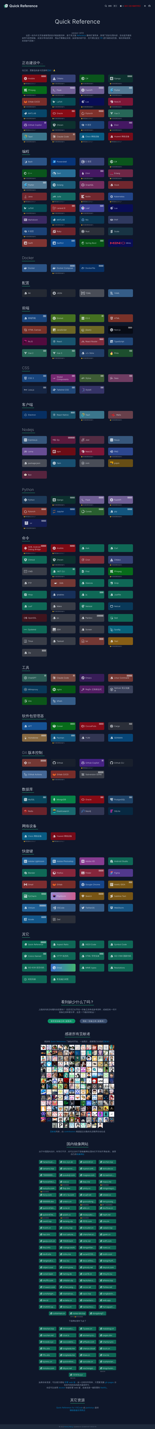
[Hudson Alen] (66, 1099)
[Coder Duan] (111, 1082)
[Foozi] (105, 1099)
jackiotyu (90, 1407)
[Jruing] (71, 1105)
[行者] (60, 1094)
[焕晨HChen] (43, 1094)
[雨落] (83, 1055)
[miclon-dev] (77, 1094)
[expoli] (43, 1055)
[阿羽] (94, 1049)
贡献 (49, 70)
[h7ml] (83, 1049)
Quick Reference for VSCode (69, 1407)
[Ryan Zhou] (88, 1127)
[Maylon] (66, 1049)
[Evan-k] (71, 1077)
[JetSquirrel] (66, 1105)
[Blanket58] (66, 1110)
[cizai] (43, 1088)
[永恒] (54, 1066)
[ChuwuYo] (60, 1055)
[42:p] (83, 1066)
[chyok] (49, 1088)
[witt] (111, 1060)
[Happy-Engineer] (77, 1116)
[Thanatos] (88, 1071)
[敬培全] (105, 1088)
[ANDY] (43, 1110)
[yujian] (88, 1077)
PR (101, 38)
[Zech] (105, 1116)
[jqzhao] (60, 1077)
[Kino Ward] (105, 1066)
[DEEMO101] (105, 1110)
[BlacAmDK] (100, 1066)
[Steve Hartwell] (77, 1049)
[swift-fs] (54, 1099)
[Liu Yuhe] (94, 1105)
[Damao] (111, 1110)
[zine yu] (100, 1055)
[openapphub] (94, 1094)
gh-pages (109, 1382)
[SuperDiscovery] (94, 1071)
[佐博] (100, 1060)
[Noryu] (105, 1121)
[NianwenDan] (100, 1121)
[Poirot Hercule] (66, 1127)
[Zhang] (66, 1071)
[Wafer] (71, 1116)
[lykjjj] (111, 1077)
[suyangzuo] (49, 1099)
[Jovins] (77, 1071)
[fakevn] (94, 1082)
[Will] (54, 1060)
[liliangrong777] (100, 1077)
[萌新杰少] (94, 1055)
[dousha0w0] (49, 1110)
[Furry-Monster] (111, 1099)
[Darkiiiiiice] (71, 1055)
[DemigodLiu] (49, 1116)
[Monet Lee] (94, 1121)
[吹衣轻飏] (83, 1088)
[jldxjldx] (49, 1077)
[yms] (83, 1099)
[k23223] (49, 1055)
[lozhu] (105, 1077)
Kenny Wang (68, 1427)
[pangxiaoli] (94, 1060)
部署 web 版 (70, 1382)
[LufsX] (100, 1049)
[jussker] (66, 1077)
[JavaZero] (54, 1105)
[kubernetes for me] (83, 1077)
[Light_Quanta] (77, 1105)
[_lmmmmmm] (66, 1121)
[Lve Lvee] (100, 1105)
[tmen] (60, 1099)
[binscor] (66, 1094)
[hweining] (100, 1071)
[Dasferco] (43, 1116)
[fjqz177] (83, 1082)
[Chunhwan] (54, 1127)
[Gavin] (77, 1082)
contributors (69, 1131)
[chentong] (83, 1110)
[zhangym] (54, 1049)
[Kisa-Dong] (83, 1071)
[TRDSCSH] (60, 1116)
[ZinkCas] (54, 1121)
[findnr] (60, 1071)
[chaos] (43, 1060)
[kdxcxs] (77, 1077)
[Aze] (60, 1110)
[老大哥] (60, 1066)
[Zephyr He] (111, 1116)
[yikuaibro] (43, 1121)
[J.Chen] (43, 1077)
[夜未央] (88, 1088)
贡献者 (106, 1041)
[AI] (94, 1110)
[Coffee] (100, 1110)
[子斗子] (94, 1088)
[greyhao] (54, 1071)
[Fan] (100, 1099)
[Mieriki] (77, 1121)
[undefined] (66, 1055)
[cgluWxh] (54, 1088)
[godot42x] (71, 1082)
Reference (81, 35)
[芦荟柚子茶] (54, 1094)
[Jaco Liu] (43, 1071)
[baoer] (111, 1049)
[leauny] (94, 1077)
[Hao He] (66, 1060)
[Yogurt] (94, 1116)
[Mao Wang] (105, 1105)
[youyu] (88, 1099)
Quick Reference (58, 1041)
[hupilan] (43, 1082)
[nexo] (43, 1099)
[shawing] (100, 1127)
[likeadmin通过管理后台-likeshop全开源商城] (88, 1105)
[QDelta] (71, 1127)
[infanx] (77, 1060)
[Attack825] (54, 1110)
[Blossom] (88, 1055)
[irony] (111, 1071)
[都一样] (71, 1094)
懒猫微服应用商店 (77, 1410)
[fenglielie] (88, 1082)
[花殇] (94, 1099)
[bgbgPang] (71, 1121)
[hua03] (49, 1082)
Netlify (104, 1387)
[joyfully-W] (54, 1077)
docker (62, 1387)
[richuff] (105, 1055)
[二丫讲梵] (54, 1055)
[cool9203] (105, 1082)
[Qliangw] (77, 1127)
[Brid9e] (77, 1110)
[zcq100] (43, 1066)
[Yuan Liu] (71, 1060)
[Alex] (105, 1049)
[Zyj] (60, 1121)
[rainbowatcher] (49, 1094)
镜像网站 (80, 1154)
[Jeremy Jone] (60, 1105)
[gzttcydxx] (54, 1082)
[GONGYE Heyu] (43, 1105)
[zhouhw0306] (60, 1088)
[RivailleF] (83, 1127)
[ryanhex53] (105, 1060)
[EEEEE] (54, 1116)
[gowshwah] (66, 1082)
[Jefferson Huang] (71, 1049)
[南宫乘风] (88, 1049)
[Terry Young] (66, 1116)
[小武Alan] (49, 1066)
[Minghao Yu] (83, 1121)
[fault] (111, 1055)
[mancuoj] (88, 1060)
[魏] (66, 1066)
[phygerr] (100, 1094)
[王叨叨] (71, 1066)
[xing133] (71, 1099)
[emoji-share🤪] (100, 1082)
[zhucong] (49, 1121)
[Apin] (94, 1066)
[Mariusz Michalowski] (111, 1105)
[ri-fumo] (105, 1094)
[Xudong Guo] (60, 1082)
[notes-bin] (83, 1094)
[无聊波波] (77, 1088)
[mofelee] (60, 1049)
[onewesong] (88, 1094)
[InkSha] (111, 1066)
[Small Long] (60, 1060)
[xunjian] (77, 1099)
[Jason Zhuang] (49, 1071)
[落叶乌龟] (111, 1088)
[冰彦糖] (71, 1088)
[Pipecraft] (60, 1127)
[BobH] (71, 1110)
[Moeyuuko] (88, 1121)
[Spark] (111, 1121)
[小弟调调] (43, 1049)
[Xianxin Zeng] (66, 1088)
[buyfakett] (77, 1066)
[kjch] (83, 1060)
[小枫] (100, 1088)
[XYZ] (71, 1071)
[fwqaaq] (49, 1049)
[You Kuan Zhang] (100, 1116)
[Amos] (88, 1066)
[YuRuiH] (49, 1060)
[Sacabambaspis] (94, 1127)
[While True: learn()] (83, 1116)
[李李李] (88, 1116)
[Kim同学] (77, 1055)
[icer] (105, 1071)
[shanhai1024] (111, 1094)
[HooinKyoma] (49, 1105)
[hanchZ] (88, 1110)
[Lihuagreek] (83, 1105)
